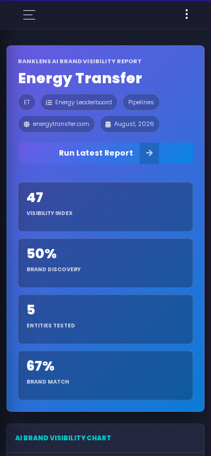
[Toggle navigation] (187, 14)
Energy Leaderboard (83, 102)
